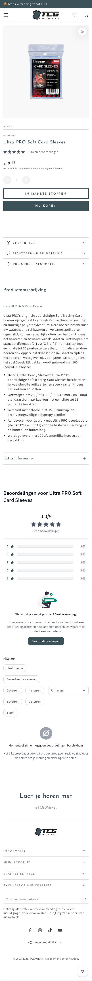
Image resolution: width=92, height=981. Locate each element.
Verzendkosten (26, 168)
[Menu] (6, 15)
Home (6, 126)
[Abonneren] (86, 899)
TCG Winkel (37, 958)
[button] (74, 15)
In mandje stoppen (46, 193)
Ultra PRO (10, 135)
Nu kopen (46, 205)
